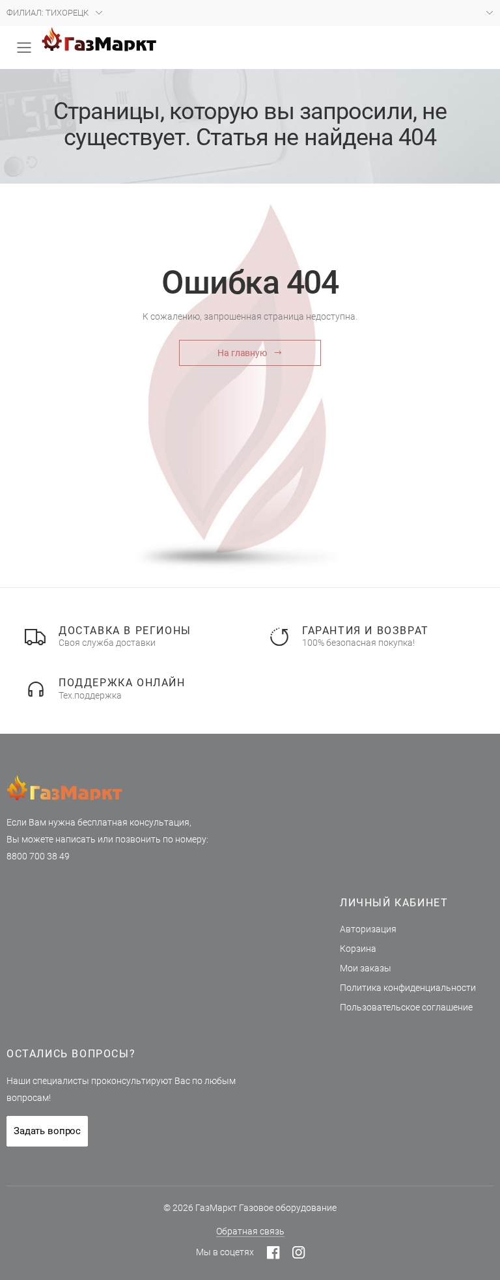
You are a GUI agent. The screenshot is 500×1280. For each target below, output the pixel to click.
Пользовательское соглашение (406, 1007)
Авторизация (368, 929)
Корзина (358, 948)
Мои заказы (365, 968)
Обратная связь (250, 1231)
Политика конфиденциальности (408, 987)
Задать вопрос (47, 1131)
